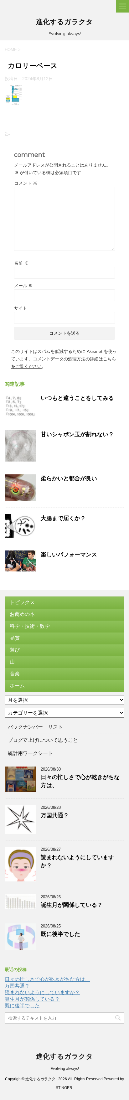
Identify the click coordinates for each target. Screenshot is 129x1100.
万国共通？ (55, 815)
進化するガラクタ (64, 22)
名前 (21, 263)
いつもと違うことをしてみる (77, 398)
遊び (15, 650)
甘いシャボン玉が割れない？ (77, 434)
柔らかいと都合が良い (69, 478)
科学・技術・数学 (30, 626)
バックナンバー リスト (35, 727)
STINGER (64, 1088)
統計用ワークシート (30, 753)
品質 (15, 638)
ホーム (17, 685)
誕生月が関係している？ (72, 905)
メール (23, 285)
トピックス (22, 602)
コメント (25, 183)
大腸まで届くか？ (63, 518)
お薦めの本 (22, 614)
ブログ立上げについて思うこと (43, 740)
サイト (20, 308)
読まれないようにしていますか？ (42, 992)
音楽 (15, 673)
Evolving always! (64, 1068)
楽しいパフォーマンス (69, 554)
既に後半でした (60, 934)
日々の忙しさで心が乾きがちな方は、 (47, 979)
